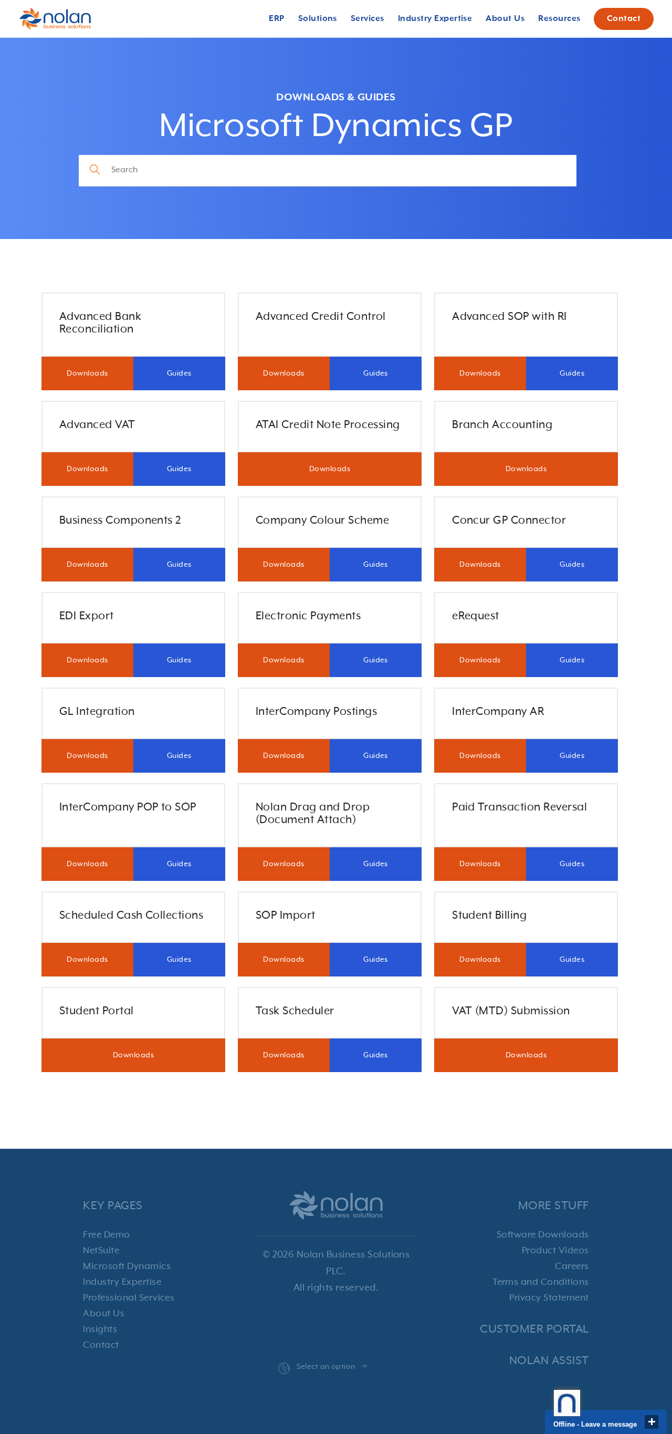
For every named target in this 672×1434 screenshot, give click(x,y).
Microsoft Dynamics (127, 1266)
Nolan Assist (549, 1360)
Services (367, 19)
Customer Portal (534, 1329)
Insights (100, 1329)
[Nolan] (55, 19)
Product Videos (555, 1250)
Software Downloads (543, 1235)
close (651, 1422)
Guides (179, 373)
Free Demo (106, 1235)
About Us (103, 1313)
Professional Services (128, 1298)
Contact (623, 19)
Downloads (87, 373)
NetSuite (101, 1250)
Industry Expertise (122, 1282)
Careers (572, 1266)
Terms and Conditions (540, 1282)
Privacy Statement (549, 1298)
